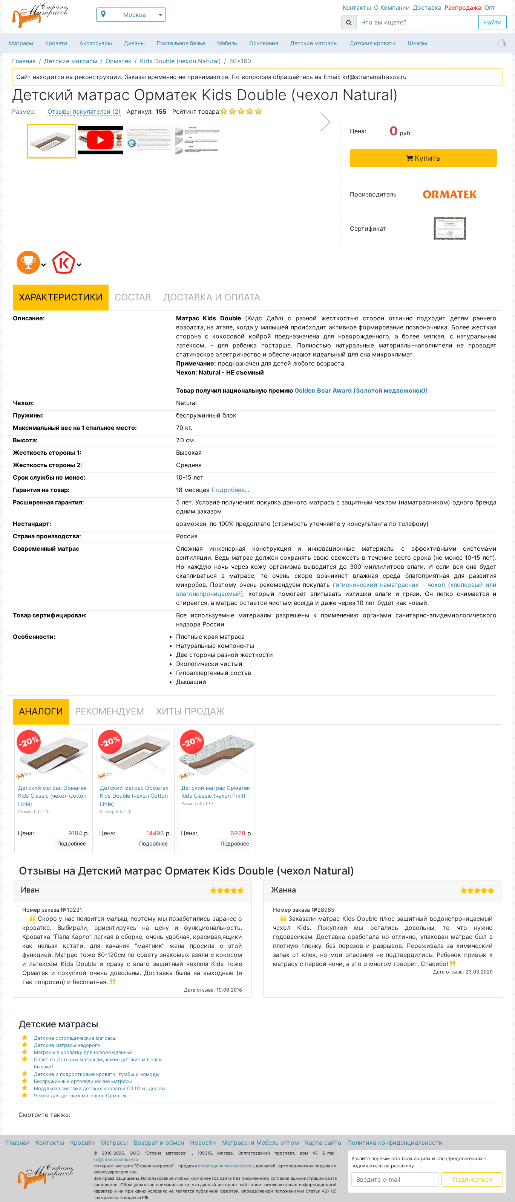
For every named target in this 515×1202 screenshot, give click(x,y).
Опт (489, 7)
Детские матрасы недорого (67, 1045)
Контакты (357, 7)
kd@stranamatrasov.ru (115, 1159)
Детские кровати (373, 43)
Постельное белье (181, 43)
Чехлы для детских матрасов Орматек (80, 1095)
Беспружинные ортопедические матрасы (83, 1081)
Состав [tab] (133, 297)
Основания (263, 43)
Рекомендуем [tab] (109, 711)
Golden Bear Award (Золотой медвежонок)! (361, 390)
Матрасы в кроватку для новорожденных (83, 1052)
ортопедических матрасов (226, 1165)
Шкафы (417, 43)
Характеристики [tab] (61, 297)
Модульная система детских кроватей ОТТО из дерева (100, 1088)
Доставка (427, 7)
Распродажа (462, 7)
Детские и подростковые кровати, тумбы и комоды (96, 1074)
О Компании (392, 7)
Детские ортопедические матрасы (75, 1038)
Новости (203, 1142)
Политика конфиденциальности (395, 1142)
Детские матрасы (314, 43)
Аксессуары (96, 43)
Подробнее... (230, 490)
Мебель (227, 43)
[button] (30, 263)
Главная (18, 1142)
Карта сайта (323, 1142)
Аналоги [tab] (41, 711)
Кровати (56, 43)
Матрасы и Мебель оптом (260, 1142)
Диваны (134, 43)
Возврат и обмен (159, 1142)
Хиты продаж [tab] (190, 711)
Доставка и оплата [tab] (211, 297)
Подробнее (71, 843)
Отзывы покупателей (84, 111)
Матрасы (21, 43)
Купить (427, 158)
